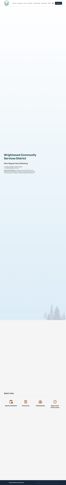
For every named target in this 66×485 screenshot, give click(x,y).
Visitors (49, 3)
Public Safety (44, 3)
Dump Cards (25, 405)
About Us (14, 3)
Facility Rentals (36, 3)
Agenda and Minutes (11, 405)
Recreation (30, 3)
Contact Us (58, 3)
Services (25, 3)
